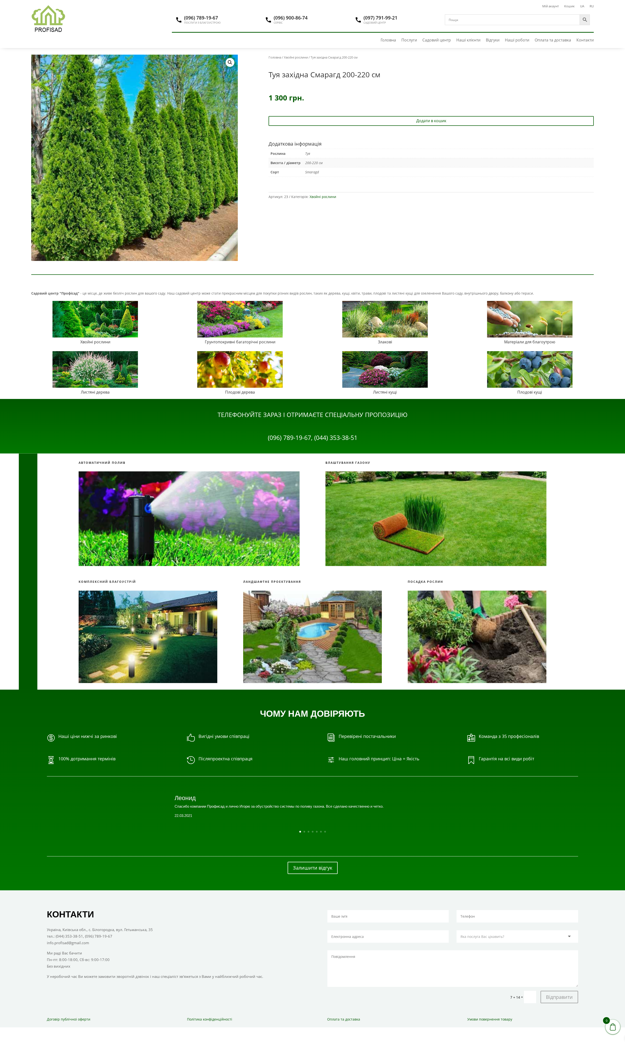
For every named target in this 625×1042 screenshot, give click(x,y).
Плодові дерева (240, 392)
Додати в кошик (431, 120)
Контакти (585, 40)
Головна (388, 40)
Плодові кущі (529, 392)
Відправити (559, 997)
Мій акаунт (550, 6)
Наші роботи (517, 40)
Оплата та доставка (553, 40)
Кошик (569, 6)
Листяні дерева (95, 392)
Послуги (409, 40)
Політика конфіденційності (209, 1019)
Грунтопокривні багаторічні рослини (240, 342)
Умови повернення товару (489, 1019)
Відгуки (493, 40)
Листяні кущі (385, 392)
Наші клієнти (468, 40)
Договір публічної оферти (68, 1019)
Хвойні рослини (296, 57)
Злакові (385, 342)
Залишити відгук (312, 867)
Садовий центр (436, 40)
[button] (230, 62)
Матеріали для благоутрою (529, 342)
